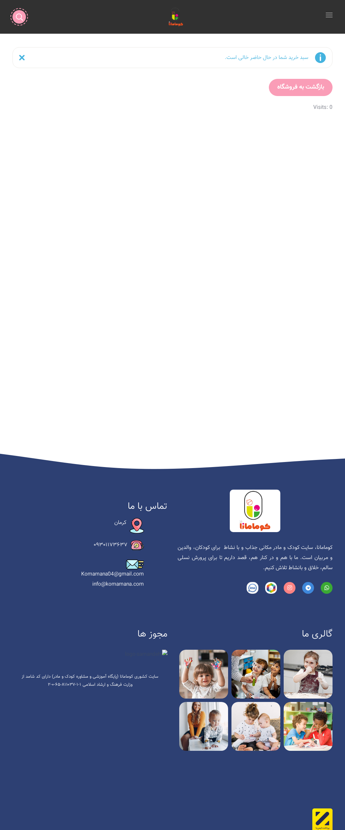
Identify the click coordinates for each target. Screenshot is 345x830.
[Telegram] (308, 588)
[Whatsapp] (327, 588)
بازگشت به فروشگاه (300, 87)
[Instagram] (289, 588)
